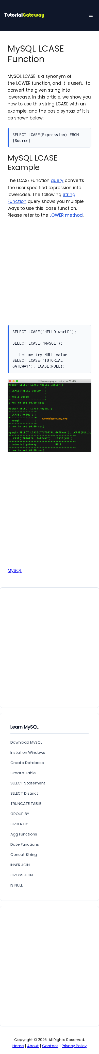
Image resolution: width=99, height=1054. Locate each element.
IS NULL (16, 885)
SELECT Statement (27, 783)
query (57, 180)
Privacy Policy (74, 1045)
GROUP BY (19, 813)
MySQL (15, 570)
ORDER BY (19, 824)
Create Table (23, 773)
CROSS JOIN (21, 875)
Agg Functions (23, 834)
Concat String (23, 854)
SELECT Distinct (24, 793)
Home (18, 1045)
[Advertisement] (49, 275)
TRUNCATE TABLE (25, 803)
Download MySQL (26, 742)
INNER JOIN (20, 864)
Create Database (27, 762)
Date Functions (24, 844)
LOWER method (66, 215)
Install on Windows (27, 752)
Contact (50, 1045)
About (33, 1045)
